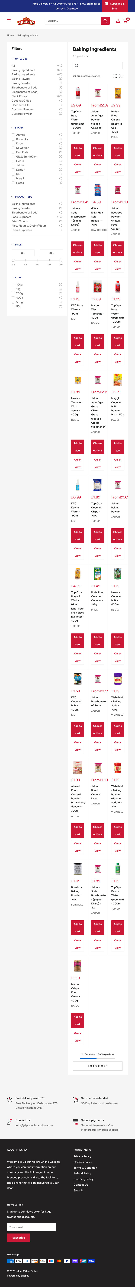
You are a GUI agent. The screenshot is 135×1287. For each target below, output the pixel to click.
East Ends (22, 152)
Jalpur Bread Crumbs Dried (96, 792)
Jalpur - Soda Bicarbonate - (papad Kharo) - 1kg (97, 897)
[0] (125, 21)
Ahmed (20, 134)
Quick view (77, 168)
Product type (23, 196)
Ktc (18, 174)
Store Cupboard (22, 230)
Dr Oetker (22, 147)
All (13, 65)
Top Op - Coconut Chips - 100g (96, 509)
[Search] (105, 21)
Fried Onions (20, 221)
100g (19, 284)
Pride (114, 137)
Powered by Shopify (18, 1275)
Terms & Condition (85, 1167)
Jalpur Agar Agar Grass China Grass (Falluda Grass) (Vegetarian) (97, 412)
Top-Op (75, 133)
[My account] (118, 21)
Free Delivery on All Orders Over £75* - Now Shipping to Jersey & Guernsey (67, 6)
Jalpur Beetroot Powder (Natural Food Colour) (116, 218)
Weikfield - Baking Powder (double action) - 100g (117, 796)
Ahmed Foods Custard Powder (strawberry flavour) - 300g (77, 798)
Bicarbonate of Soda (24, 87)
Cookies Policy (83, 1162)
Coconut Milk (20, 105)
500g (19, 302)
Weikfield (117, 715)
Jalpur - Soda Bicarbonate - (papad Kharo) (77, 216)
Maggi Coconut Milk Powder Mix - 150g (117, 406)
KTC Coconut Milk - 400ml (76, 703)
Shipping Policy (84, 1179)
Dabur (20, 143)
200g (19, 293)
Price (18, 244)
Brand (19, 127)
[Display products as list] (121, 76)
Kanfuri (20, 169)
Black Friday (19, 96)
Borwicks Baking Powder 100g (76, 893)
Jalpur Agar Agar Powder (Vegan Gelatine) (97, 119)
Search (78, 1190)
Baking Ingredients (23, 70)
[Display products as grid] (115, 76)
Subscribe (18, 1237)
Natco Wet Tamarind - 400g (97, 311)
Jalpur (20, 165)
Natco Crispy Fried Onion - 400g (75, 992)
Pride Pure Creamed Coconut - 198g (97, 598)
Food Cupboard (21, 217)
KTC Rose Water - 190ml (77, 309)
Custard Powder (22, 113)
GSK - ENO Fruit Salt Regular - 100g (97, 216)
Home (10, 35)
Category (21, 59)
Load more (98, 1066)
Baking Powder (21, 78)
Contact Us (81, 1184)
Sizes (18, 277)
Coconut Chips (21, 100)
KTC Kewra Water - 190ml (75, 509)
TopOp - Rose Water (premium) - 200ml (117, 313)
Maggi (20, 178)
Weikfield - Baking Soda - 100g (117, 703)
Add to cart (78, 152)
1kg (18, 289)
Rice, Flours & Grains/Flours (29, 225)
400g (19, 297)
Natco (20, 182)
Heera (20, 161)
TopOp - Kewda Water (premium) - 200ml (117, 895)
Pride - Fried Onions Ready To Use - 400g (117, 121)
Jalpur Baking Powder (115, 507)
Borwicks (22, 139)
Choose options (97, 152)
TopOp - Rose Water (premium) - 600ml (77, 119)
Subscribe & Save (117, 6)
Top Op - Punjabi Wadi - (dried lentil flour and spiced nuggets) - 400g (77, 606)
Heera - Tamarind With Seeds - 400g (76, 406)
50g (18, 306)
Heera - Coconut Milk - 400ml (116, 598)
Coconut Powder (22, 109)
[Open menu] (9, 20)
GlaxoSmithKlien (26, 156)
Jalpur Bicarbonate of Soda (97, 701)
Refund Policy (82, 1173)
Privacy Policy (82, 1156)
